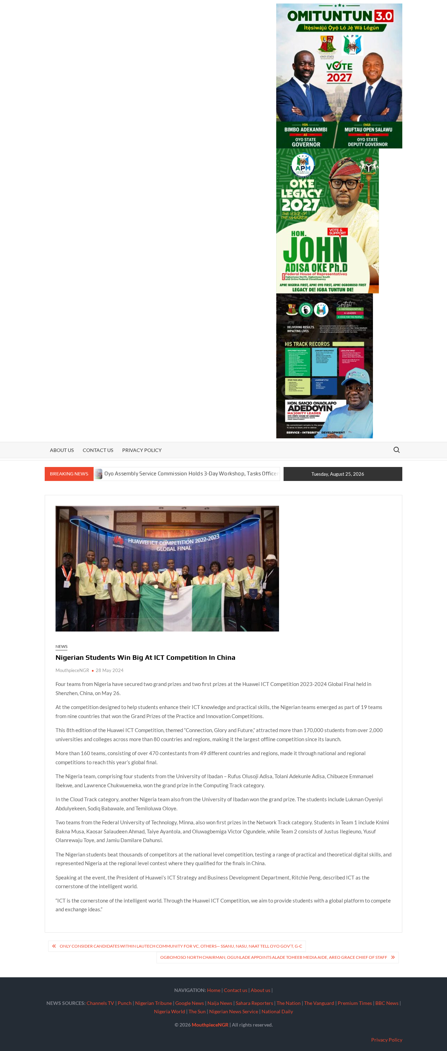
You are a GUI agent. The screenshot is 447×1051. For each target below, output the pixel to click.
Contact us (98, 450)
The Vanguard (319, 1003)
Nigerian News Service (233, 1011)
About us (62, 450)
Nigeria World (169, 1011)
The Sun (197, 1011)
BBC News (386, 1003)
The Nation (289, 1003)
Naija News (219, 1003)
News (61, 646)
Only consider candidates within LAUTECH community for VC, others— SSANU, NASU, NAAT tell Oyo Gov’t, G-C (181, 946)
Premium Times (355, 1003)
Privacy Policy (142, 450)
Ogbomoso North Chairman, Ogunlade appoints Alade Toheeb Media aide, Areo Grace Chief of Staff (273, 957)
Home (213, 990)
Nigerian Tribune (153, 1003)
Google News (189, 1003)
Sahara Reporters (254, 1003)
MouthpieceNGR (72, 670)
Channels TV (100, 1003)
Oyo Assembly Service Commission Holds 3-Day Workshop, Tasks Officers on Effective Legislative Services (205, 473)
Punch (125, 1003)
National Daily (277, 1011)
